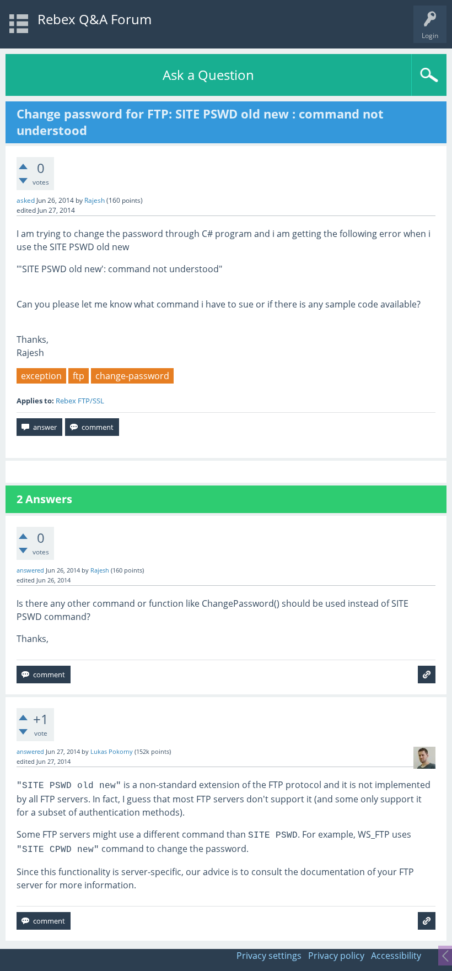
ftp (78, 376)
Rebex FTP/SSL (80, 401)
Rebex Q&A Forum (94, 19)
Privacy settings (269, 956)
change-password (132, 376)
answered (30, 570)
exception (41, 376)
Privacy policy (336, 956)
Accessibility (396, 956)
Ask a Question (208, 75)
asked (26, 200)
